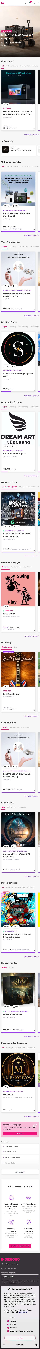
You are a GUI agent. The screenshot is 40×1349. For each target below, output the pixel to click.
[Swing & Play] (18, 589)
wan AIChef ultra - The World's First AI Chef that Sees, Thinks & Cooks (17, 114)
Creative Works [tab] (25, 66)
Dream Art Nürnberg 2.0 (14, 453)
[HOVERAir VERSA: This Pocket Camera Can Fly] (18, 269)
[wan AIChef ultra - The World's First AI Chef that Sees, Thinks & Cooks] (18, 87)
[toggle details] (35, 130)
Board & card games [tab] (9, 487)
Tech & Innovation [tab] (12, 66)
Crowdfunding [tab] (23, 246)
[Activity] (30, 3)
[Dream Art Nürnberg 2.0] (18, 429)
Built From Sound (11, 694)
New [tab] (15, 647)
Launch (19, 1133)
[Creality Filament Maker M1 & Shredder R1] (18, 189)
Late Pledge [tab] (34, 246)
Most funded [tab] (14, 727)
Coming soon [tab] (7, 647)
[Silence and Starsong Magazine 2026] (18, 349)
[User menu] (34, 2)
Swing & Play (9, 614)
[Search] (25, 3)
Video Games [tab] (31, 487)
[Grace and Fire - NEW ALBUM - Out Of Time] (18, 829)
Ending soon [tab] (25, 727)
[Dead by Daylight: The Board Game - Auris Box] (18, 509)
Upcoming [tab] (12, 246)
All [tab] (3, 66)
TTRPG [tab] (21, 487)
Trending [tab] (5, 727)
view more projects (31, 135)
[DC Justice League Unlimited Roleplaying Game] (18, 910)
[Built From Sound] (18, 669)
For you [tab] (4, 246)
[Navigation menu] (38, 3)
